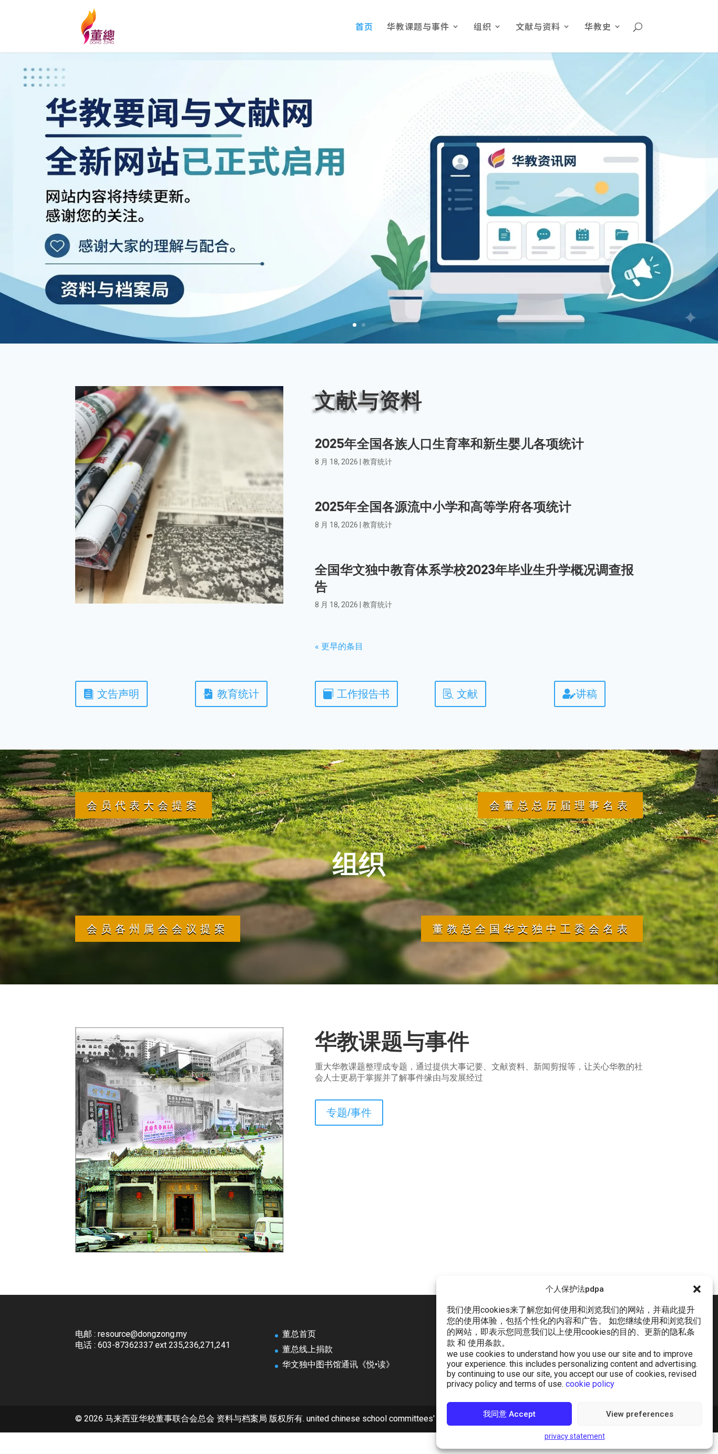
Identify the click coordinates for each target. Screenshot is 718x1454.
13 (233, 1233)
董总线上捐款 (307, 1349)
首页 (364, 28)
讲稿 (586, 694)
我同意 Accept (509, 1414)
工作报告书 (363, 694)
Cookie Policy (590, 1384)
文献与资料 (538, 28)
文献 (467, 694)
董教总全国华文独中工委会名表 (532, 928)
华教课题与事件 (418, 28)
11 (215, 1233)
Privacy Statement (575, 1436)
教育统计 (377, 462)
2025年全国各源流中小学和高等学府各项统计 (443, 506)
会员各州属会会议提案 (158, 928)
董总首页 (299, 1334)
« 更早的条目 (339, 646)
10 (206, 1233)
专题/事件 (349, 1112)
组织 (482, 28)
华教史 (597, 28)
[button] (697, 1289)
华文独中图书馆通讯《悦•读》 (338, 1364)
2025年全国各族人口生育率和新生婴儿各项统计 (449, 443)
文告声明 (118, 694)
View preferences (639, 1414)
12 (224, 1233)
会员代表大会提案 (143, 805)
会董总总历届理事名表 (560, 805)
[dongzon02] (179, 1249)
